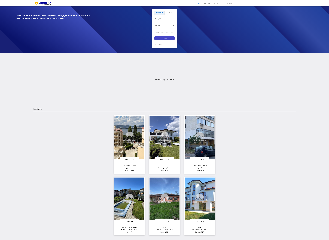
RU (231, 3)
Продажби (159, 12)
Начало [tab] (198, 3)
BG (224, 3)
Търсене (164, 38)
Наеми (170, 12)
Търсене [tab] (207, 3)
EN (228, 3)
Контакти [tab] (216, 3)
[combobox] (164, 19)
